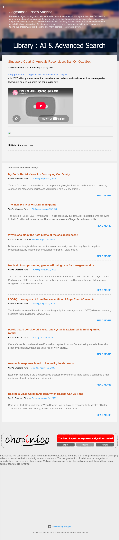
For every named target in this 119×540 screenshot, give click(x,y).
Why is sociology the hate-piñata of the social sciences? (43, 235)
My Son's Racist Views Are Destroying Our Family (39, 174)
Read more (104, 195)
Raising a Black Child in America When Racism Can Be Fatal (45, 393)
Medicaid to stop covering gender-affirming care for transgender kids (51, 265)
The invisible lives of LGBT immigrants (32, 204)
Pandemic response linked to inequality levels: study (41, 363)
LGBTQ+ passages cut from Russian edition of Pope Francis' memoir (51, 299)
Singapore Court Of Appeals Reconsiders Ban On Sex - (39, 74)
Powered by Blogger (61, 526)
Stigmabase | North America (30, 12)
